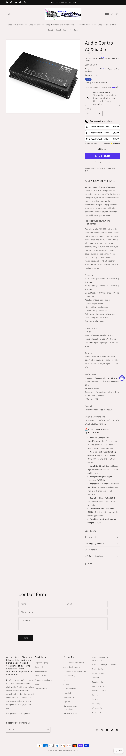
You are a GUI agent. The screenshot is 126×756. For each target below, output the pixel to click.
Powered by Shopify (71, 750)
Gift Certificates (41, 689)
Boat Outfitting (69, 676)
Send (26, 638)
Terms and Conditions (43, 680)
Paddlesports (97, 682)
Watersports (97, 708)
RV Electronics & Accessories (74, 671)
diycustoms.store (59, 750)
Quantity (88, 109)
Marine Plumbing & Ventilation (104, 664)
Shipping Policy (41, 671)
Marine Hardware (70, 713)
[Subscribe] (47, 729)
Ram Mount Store (99, 690)
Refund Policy (40, 676)
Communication (69, 689)
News (37, 684)
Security (95, 699)
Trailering (96, 703)
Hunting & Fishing (70, 697)
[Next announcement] (85, 2)
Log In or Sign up (41, 663)
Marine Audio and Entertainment (70, 707)
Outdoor (95, 677)
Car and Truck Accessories (73, 663)
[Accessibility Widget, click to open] (122, 378)
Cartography (68, 684)
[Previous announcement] (41, 2)
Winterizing (96, 712)
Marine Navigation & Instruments (100, 658)
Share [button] (89, 564)
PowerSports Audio (100, 686)
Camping (67, 680)
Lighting (66, 702)
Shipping (88, 83)
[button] (9, 14)
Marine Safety (97, 669)
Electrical (67, 693)
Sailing (94, 695)
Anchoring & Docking (71, 667)
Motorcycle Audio (99, 673)
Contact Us (39, 667)
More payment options (102, 162)
